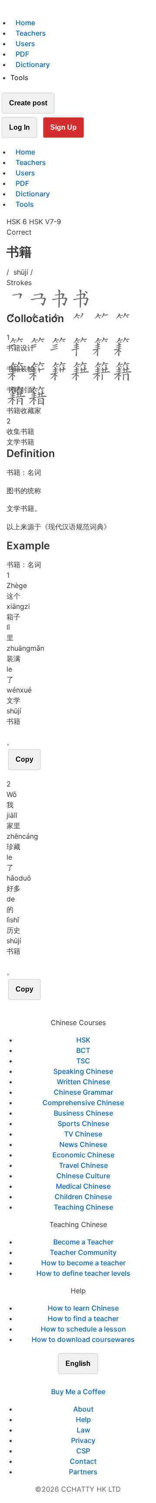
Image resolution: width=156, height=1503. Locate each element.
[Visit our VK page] (83, 1381)
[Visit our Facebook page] (62, 1381)
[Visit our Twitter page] (72, 1381)
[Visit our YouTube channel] (93, 1381)
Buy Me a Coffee (78, 1391)
